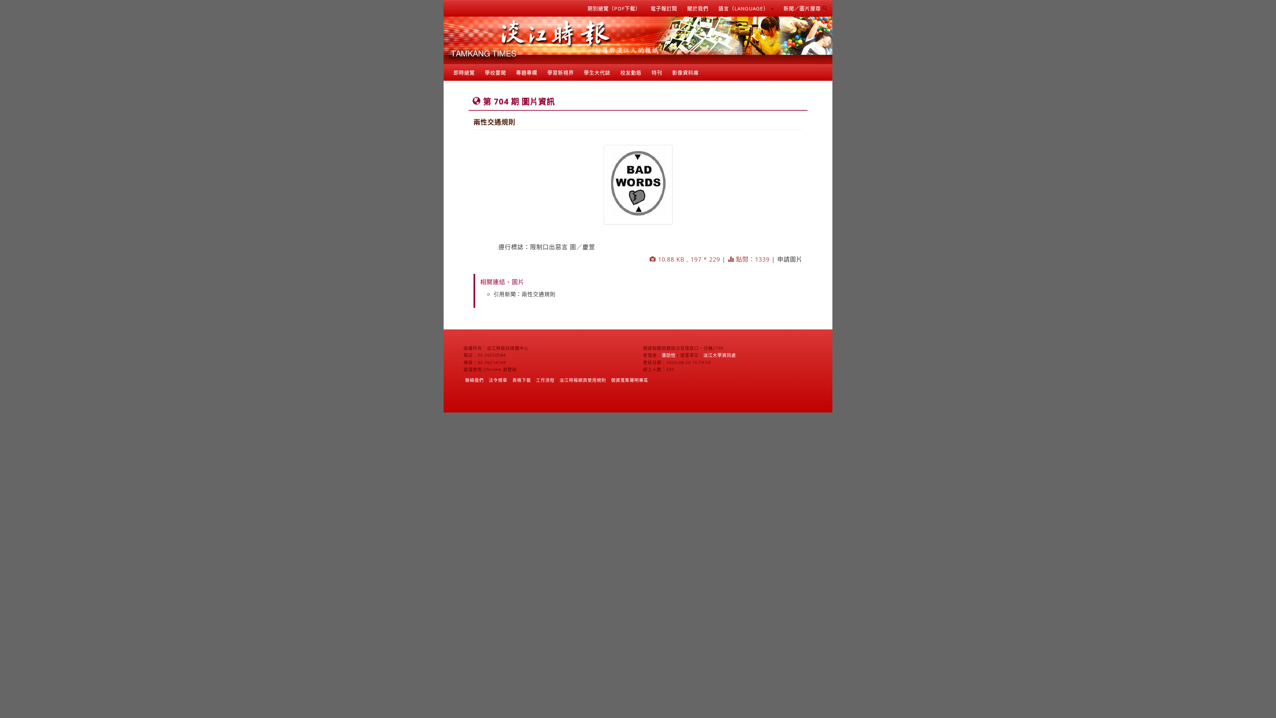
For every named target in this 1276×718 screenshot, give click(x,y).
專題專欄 (526, 72)
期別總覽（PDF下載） (614, 8)
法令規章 (498, 380)
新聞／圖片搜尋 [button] (803, 8)
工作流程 (545, 380)
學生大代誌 (597, 72)
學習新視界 (560, 72)
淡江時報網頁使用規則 (583, 380)
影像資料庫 (685, 72)
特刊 (657, 72)
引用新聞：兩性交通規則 (524, 294)
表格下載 (521, 380)
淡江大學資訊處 (719, 355)
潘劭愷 (669, 355)
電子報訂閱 (664, 8)
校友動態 (631, 72)
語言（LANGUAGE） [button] (744, 8)
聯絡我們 (474, 380)
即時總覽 (464, 72)
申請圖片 (789, 259)
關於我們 (697, 8)
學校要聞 (495, 72)
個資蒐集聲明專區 (629, 380)
